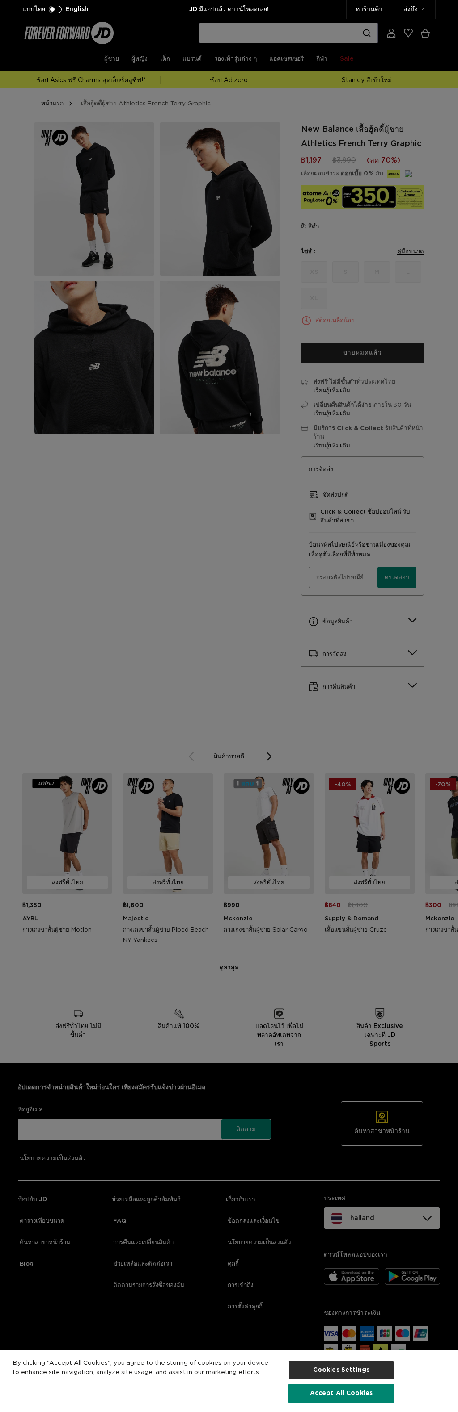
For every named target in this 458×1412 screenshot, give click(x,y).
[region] (229, 1381)
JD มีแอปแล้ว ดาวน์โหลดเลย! (229, 9)
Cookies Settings (341, 1370)
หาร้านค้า (369, 9)
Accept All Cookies (341, 1393)
